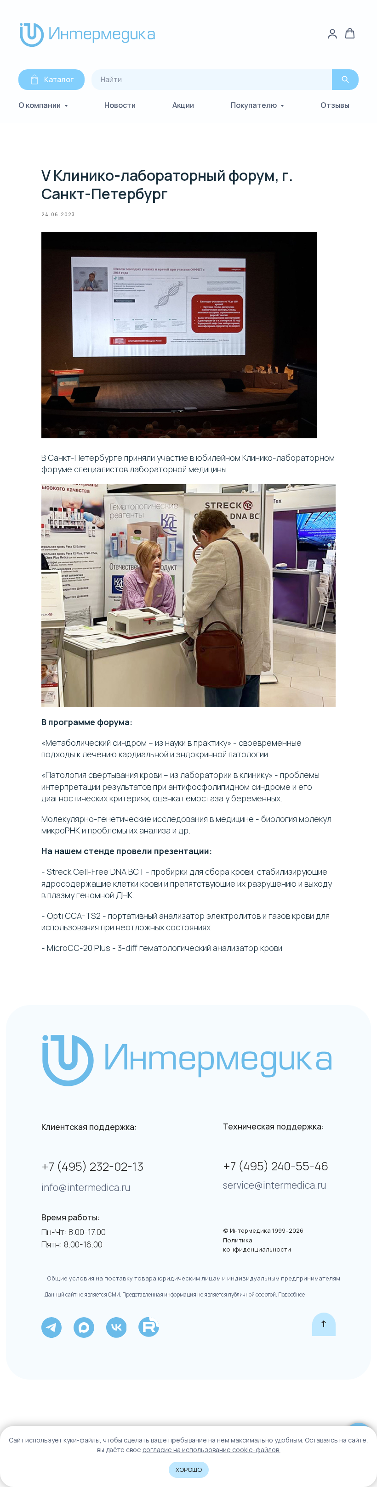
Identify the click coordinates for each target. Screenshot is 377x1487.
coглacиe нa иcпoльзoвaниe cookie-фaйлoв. (211, 1449)
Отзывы (334, 105)
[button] (349, 33)
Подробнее (291, 1294)
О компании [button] (40, 105)
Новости (120, 105)
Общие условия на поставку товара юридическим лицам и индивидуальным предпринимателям (193, 1278)
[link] (332, 33)
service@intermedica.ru (274, 1185)
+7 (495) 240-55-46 (275, 1166)
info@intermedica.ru (85, 1187)
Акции (183, 105)
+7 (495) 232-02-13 (92, 1166)
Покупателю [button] (254, 105)
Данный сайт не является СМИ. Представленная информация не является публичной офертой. (161, 1294)
